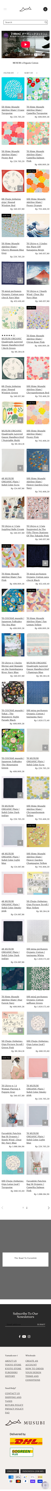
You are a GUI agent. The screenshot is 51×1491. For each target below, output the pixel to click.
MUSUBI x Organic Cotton (25, 62)
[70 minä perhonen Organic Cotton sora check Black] (38, 555)
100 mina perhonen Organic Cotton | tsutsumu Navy (37, 713)
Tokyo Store (13, 1364)
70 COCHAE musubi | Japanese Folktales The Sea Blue (13, 621)
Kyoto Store (13, 1368)
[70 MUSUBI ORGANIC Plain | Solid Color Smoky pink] (38, 1067)
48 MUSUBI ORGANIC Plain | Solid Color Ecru (10, 481)
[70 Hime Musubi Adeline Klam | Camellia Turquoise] (38, 88)
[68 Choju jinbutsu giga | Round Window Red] (13, 181)
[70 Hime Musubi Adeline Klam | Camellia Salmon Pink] (38, 133)
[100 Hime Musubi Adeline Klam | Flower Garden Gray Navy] (38, 460)
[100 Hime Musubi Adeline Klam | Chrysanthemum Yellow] (38, 787)
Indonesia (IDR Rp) (33, 1471)
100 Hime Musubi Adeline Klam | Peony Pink (36, 433)
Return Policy (14, 1405)
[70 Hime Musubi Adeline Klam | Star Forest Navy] (13, 978)
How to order (35, 1368)
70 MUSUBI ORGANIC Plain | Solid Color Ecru (35, 761)
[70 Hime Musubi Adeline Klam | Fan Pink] (13, 555)
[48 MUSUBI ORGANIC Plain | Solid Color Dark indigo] (13, 931)
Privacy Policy (14, 1408)
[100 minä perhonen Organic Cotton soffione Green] (38, 978)
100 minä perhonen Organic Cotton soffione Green (37, 999)
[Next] (49, 1207)
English (12, 1471)
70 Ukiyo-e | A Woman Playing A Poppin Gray (11, 1088)
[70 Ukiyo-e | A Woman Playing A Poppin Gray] (13, 1067)
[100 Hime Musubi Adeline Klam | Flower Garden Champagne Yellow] (38, 835)
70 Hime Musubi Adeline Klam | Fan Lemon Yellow (37, 621)
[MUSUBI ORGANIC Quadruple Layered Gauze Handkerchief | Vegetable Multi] (13, 412)
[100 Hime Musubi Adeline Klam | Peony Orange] (38, 181)
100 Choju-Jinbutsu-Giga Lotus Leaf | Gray (38, 1044)
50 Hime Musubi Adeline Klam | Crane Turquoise (13, 109)
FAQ (7, 1412)
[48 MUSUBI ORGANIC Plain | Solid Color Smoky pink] (13, 883)
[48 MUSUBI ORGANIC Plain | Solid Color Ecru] (13, 460)
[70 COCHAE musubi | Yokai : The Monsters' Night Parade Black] (13, 692)
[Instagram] (29, 1336)
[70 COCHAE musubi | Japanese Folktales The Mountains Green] (13, 740)
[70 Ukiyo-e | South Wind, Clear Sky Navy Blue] (38, 273)
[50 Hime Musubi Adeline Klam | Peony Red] (13, 133)
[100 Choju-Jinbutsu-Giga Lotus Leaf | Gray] (38, 1023)
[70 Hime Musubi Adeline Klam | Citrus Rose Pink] (38, 317)
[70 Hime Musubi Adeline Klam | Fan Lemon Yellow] (38, 600)
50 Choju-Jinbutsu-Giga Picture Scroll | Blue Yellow (38, 904)
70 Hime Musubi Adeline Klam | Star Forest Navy (12, 999)
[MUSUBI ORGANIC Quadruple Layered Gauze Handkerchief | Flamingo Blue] (38, 644)
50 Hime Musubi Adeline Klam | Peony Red (10, 154)
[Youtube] (24, 1336)
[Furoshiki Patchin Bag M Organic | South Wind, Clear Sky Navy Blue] (13, 1115)
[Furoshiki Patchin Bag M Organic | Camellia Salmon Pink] (38, 1163)
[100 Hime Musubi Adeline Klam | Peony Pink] (38, 412)
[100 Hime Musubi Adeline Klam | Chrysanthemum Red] (38, 368)
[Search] (45, 22)
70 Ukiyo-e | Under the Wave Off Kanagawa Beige (37, 246)
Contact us (12, 1393)
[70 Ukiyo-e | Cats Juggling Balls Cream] (13, 508)
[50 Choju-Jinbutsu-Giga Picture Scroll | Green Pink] (13, 1023)
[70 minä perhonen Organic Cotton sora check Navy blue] (13, 273)
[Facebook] (19, 1336)
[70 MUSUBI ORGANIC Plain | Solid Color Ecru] (38, 740)
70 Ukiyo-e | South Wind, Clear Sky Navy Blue (37, 294)
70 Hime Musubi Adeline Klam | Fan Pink (12, 576)
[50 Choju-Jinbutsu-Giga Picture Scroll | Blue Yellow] (38, 883)
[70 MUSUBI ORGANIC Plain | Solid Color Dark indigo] (13, 787)
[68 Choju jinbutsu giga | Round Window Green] (13, 368)
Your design (33, 1372)
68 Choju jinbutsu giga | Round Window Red (11, 202)
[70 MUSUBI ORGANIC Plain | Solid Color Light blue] (38, 1115)
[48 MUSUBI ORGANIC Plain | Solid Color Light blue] (13, 835)
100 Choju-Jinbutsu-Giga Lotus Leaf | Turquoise (13, 1184)
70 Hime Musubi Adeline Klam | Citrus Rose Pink (36, 338)
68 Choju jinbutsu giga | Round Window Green (11, 389)
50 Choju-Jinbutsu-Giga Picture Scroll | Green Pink (13, 1044)
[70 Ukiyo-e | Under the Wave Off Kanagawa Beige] (38, 225)
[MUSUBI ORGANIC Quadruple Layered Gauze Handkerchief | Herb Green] (13, 317)
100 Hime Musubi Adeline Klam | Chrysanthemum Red (38, 389)
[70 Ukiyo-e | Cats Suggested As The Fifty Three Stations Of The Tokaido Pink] (38, 508)
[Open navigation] (5, 9)
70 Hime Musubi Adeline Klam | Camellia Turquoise (37, 109)
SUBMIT (41, 1324)
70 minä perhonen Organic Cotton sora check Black (38, 576)
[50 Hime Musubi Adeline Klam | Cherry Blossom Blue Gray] (13, 225)
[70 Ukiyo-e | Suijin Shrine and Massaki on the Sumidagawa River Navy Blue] (13, 644)
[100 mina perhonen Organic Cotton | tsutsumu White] (38, 931)
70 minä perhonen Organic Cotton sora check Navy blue (13, 294)
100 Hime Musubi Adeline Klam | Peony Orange (36, 202)
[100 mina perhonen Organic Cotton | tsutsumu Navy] (38, 692)
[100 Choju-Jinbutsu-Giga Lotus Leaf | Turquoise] (13, 1163)
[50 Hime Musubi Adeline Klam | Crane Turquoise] (13, 88)
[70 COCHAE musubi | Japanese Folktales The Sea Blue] (13, 600)
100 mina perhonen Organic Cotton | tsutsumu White (37, 952)
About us (11, 1361)
